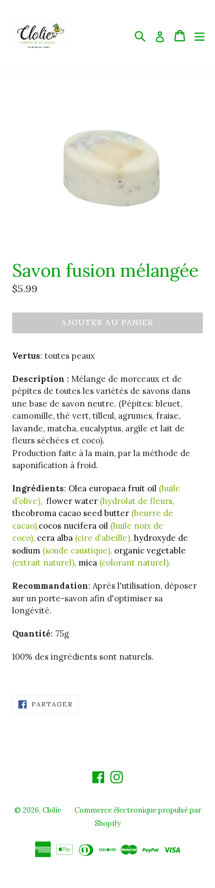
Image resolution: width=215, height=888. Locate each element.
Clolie (51, 810)
